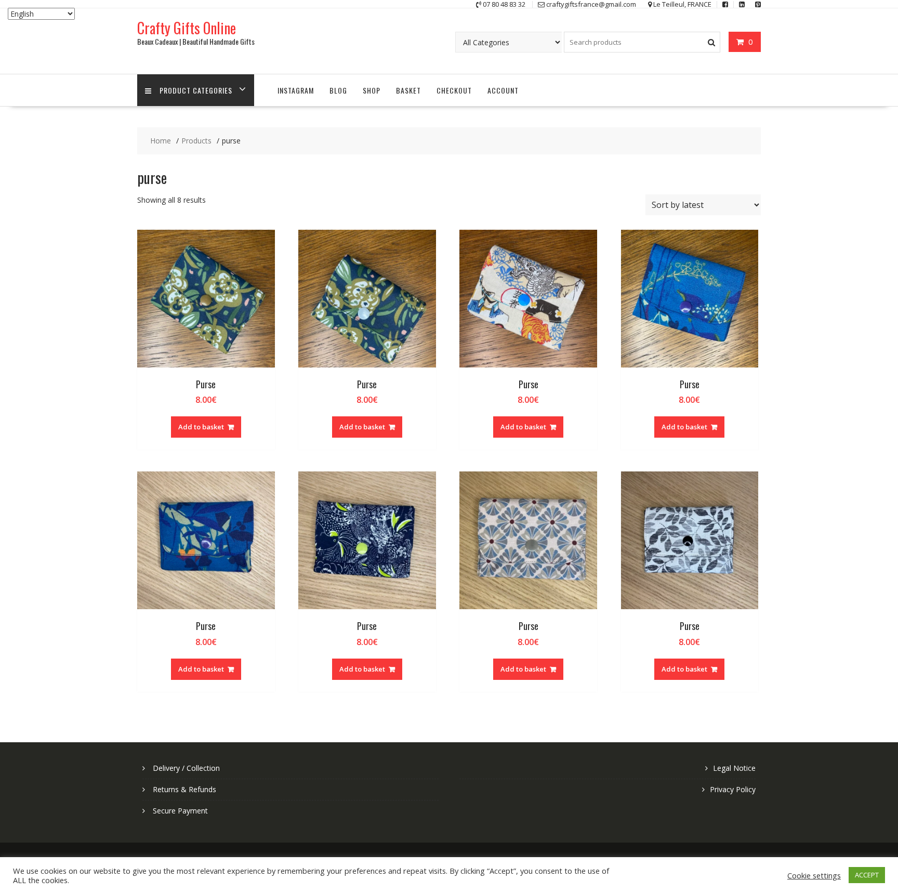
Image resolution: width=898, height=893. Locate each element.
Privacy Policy (733, 789)
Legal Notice (734, 768)
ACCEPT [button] (867, 874)
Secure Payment (180, 811)
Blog (338, 90)
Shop (371, 90)
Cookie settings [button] (814, 875)
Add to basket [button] (201, 426)
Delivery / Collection (186, 768)
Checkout (454, 90)
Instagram (296, 90)
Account (503, 90)
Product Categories (196, 90)
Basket (408, 90)
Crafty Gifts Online (186, 27)
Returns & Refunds (184, 789)
